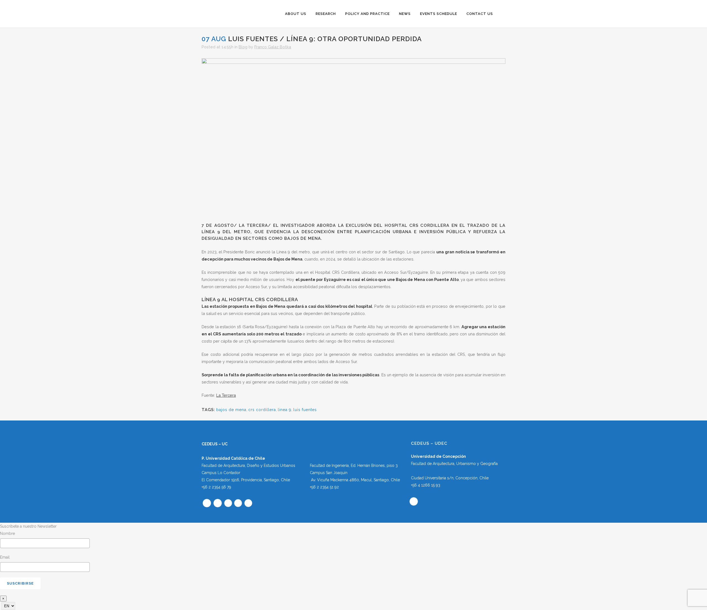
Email (5, 557)
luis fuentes (305, 409)
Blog (243, 46)
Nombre (7, 533)
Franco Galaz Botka (272, 46)
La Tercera (226, 395)
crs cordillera (262, 409)
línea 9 (284, 409)
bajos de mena (231, 409)
